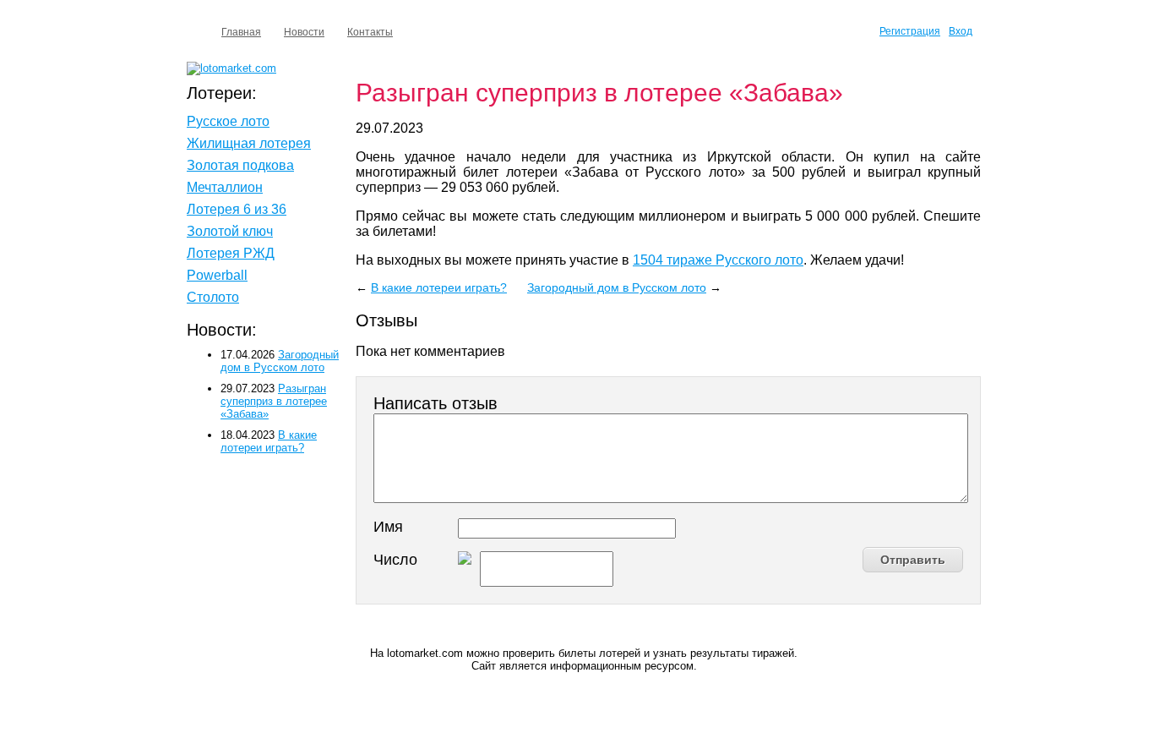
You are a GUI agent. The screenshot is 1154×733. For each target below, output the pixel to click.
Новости (304, 32)
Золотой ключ (230, 231)
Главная (241, 32)
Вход (960, 31)
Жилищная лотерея (249, 143)
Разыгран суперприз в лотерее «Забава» (273, 401)
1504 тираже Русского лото (718, 260)
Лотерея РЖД (231, 253)
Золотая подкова (240, 165)
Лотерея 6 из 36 (236, 209)
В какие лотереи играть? (439, 287)
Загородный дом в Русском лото (616, 287)
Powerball (217, 275)
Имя (388, 526)
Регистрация (909, 31)
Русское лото (228, 121)
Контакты (370, 32)
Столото (213, 297)
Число (395, 559)
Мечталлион (225, 187)
